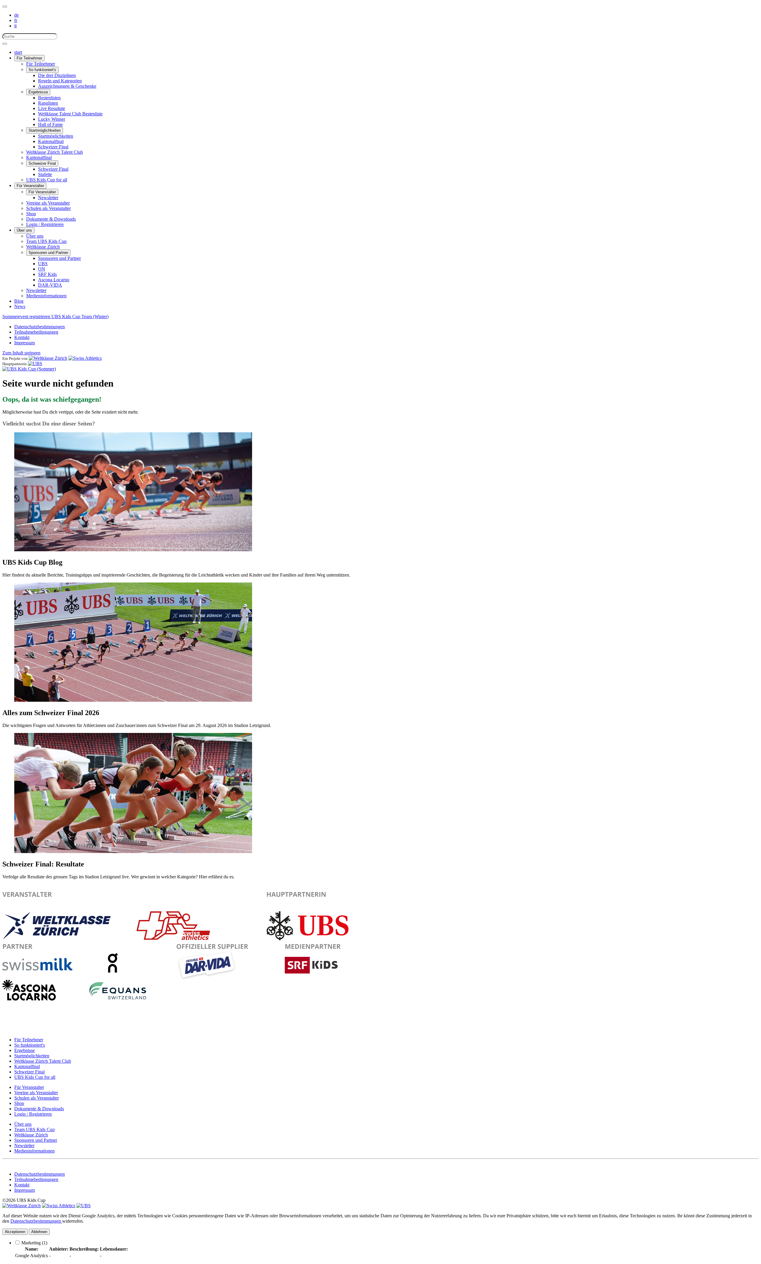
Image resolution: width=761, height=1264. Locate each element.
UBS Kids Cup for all (46, 179)
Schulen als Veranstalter (48, 208)
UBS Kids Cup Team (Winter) (80, 316)
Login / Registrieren (45, 224)
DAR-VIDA (50, 285)
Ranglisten (48, 103)
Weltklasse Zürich (43, 246)
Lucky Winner (51, 119)
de (16, 15)
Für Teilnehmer (29, 58)
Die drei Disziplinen (57, 75)
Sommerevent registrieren (26, 316)
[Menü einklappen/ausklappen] (4, 6)
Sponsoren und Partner (48, 252)
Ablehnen (39, 1232)
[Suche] (4, 44)
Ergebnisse (38, 92)
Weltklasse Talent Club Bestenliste (70, 113)
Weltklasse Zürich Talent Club (54, 152)
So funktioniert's (42, 69)
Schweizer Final (53, 146)
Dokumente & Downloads (51, 219)
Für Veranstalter (30, 185)
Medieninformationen (46, 295)
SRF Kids (47, 274)
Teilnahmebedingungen (36, 332)
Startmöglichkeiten (45, 130)
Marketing (34, 1242)
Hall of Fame (50, 124)
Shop (31, 213)
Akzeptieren (15, 1232)
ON (41, 268)
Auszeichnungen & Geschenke (67, 86)
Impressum (24, 342)
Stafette (45, 174)
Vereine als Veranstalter (48, 202)
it (15, 25)
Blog (18, 301)
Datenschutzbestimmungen (39, 326)
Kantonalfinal (51, 141)
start (18, 52)
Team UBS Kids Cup (46, 241)
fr (15, 20)
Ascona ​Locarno (53, 279)
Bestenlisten (49, 97)
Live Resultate (51, 108)
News (19, 306)
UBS (43, 263)
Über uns (24, 230)
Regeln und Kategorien (60, 80)
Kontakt (21, 337)
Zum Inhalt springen (21, 352)
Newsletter (48, 197)
